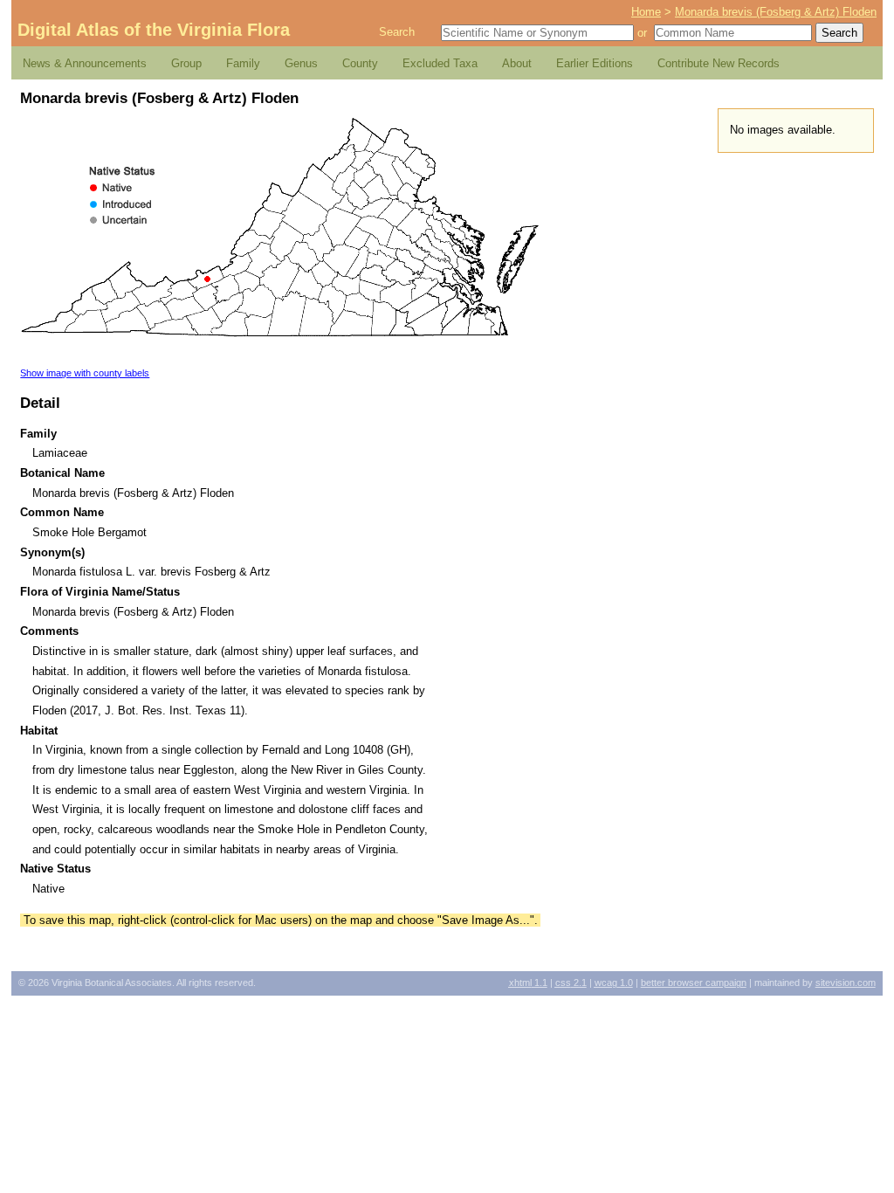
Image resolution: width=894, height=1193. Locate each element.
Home (646, 11)
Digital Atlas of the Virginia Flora (153, 29)
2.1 (571, 982)
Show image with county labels (84, 373)
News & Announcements (85, 63)
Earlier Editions (594, 63)
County (360, 63)
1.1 (528, 982)
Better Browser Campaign (693, 982)
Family (243, 63)
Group (186, 63)
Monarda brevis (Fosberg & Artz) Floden (776, 11)
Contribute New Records (718, 63)
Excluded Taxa (440, 63)
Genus (301, 63)
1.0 (614, 982)
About (517, 63)
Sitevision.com (845, 982)
